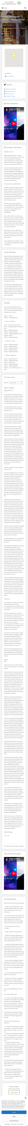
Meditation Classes (10, 96)
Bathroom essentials (11, 89)
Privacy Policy (7, 1124)
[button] (25, 1098)
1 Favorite (23, 28)
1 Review (14, 28)
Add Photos (6, 33)
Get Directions (10, 76)
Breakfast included (10, 91)
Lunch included (9, 94)
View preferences (14, 1120)
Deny (14, 1116)
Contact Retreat (14, 1092)
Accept (14, 1112)
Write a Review (7, 38)
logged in (12, 846)
